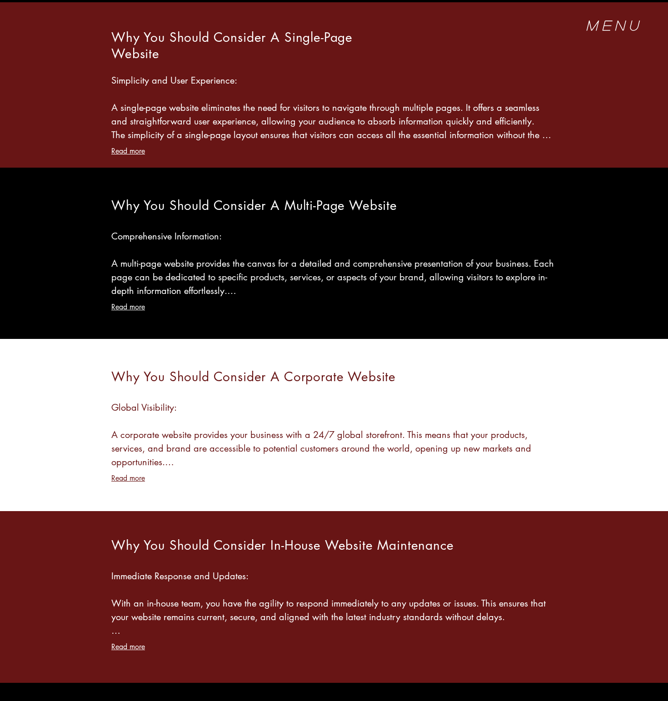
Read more (128, 151)
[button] (614, 26)
